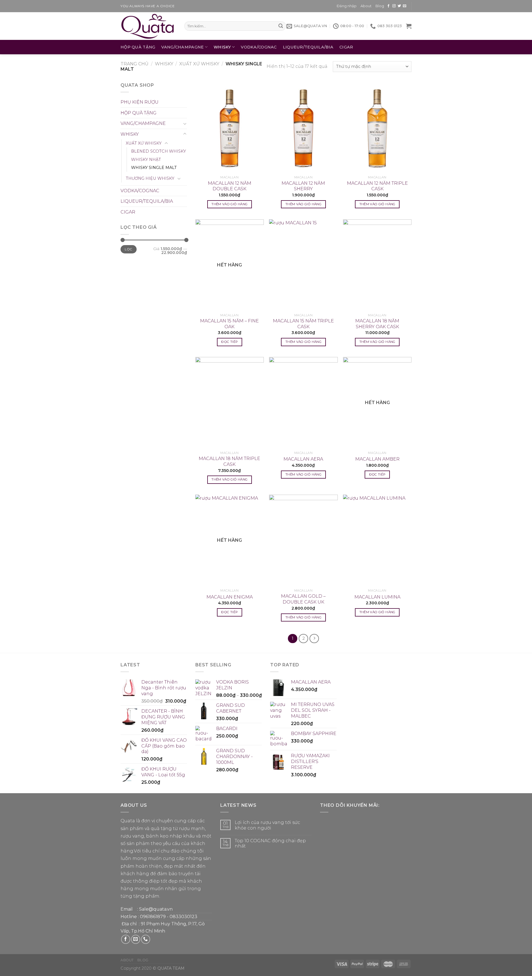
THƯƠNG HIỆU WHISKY (150, 178)
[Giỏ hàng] (408, 26)
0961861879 (153, 916)
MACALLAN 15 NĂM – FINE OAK (229, 323)
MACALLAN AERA (303, 459)
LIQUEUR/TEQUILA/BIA (308, 47)
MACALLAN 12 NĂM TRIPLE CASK (377, 186)
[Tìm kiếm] (280, 26)
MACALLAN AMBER (377, 459)
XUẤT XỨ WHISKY (199, 63)
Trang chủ (135, 63)
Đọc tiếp (229, 342)
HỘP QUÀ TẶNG (138, 47)
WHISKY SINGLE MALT (154, 167)
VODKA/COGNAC (259, 47)
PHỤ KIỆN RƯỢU (139, 102)
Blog (379, 6)
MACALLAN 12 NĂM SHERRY (303, 186)
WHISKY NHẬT (146, 159)
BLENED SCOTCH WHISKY (158, 151)
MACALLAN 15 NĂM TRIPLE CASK (303, 323)
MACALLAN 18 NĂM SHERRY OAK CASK (377, 323)
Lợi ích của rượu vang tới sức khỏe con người (267, 825)
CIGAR (346, 47)
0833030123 (183, 916)
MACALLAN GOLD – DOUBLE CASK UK (303, 599)
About (366, 6)
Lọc (128, 249)
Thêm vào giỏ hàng (229, 204)
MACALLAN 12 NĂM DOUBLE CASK (229, 186)
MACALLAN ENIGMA (229, 597)
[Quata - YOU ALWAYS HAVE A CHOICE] (148, 26)
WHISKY (222, 47)
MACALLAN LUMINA (377, 597)
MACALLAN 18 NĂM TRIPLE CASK (229, 461)
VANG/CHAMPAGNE (182, 47)
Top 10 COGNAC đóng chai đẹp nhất (270, 843)
